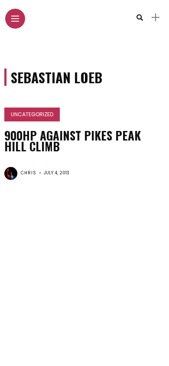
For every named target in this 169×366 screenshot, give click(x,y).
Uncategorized (32, 114)
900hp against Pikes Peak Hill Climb (72, 140)
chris (28, 173)
